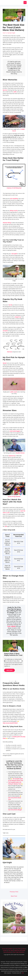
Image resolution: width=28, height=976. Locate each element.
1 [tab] (9, 681)
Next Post (14, 896)
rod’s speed (14, 253)
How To (5, 33)
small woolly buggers (14, 431)
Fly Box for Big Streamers (14, 496)
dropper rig (18, 317)
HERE (23, 973)
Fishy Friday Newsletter (18, 952)
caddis (14, 91)
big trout (5, 90)
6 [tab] (17, 681)
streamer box (12, 455)
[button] (4, 661)
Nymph (5, 363)
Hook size (9, 351)
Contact (5, 950)
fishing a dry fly (13, 210)
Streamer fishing (7, 222)
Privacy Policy (17, 948)
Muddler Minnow (20, 453)
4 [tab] (14, 681)
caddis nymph (13, 392)
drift (5, 526)
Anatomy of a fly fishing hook (14, 188)
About (23, 948)
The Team (10, 950)
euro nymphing (14, 198)
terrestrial (5, 330)
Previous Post (14, 892)
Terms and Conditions (7, 948)
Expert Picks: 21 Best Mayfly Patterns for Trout (13, 654)
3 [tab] (12, 681)
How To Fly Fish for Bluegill (15, 809)
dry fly (10, 305)
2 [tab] (11, 681)
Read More (9, 670)
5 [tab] (15, 681)
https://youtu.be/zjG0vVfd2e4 (10, 723)
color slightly (11, 626)
